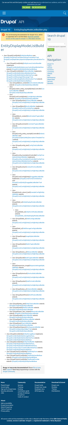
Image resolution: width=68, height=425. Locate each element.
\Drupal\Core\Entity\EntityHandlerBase (24, 69)
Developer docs (40, 389)
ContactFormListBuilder (34, 167)
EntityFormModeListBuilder (34, 212)
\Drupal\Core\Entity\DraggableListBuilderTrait (27, 182)
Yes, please (26, 7)
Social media (5, 387)
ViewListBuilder (32, 289)
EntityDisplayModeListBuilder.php (30, 29)
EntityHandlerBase (26, 55)
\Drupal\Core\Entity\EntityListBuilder (26, 85)
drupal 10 (5, 29)
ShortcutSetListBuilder (34, 273)
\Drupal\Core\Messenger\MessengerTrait (20, 77)
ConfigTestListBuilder (36, 145)
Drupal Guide (39, 385)
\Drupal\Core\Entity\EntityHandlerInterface (20, 75)
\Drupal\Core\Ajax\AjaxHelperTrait (20, 329)
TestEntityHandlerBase (34, 355)
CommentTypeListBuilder (36, 124)
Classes (49, 68)
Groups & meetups (24, 393)
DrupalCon (21, 395)
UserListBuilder (26, 323)
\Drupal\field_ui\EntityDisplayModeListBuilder (30, 216)
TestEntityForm (32, 351)
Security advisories (7, 391)
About (3, 400)
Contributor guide (23, 391)
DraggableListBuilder (36, 176)
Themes (54, 389)
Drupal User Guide (40, 387)
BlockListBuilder (30, 106)
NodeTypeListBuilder (31, 257)
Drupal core (55, 385)
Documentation (40, 382)
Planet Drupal (5, 385)
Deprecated (51, 79)
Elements (50, 83)
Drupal (28, 420)
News (3, 382)
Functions (50, 69)
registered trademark (41, 420)
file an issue (37, 367)
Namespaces (51, 77)
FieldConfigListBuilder (33, 218)
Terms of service (6, 409)
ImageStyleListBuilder (32, 236)
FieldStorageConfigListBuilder (32, 228)
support (9, 369)
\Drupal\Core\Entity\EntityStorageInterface (20, 336)
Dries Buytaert (56, 420)
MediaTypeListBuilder (33, 244)
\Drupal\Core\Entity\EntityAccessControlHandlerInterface (25, 67)
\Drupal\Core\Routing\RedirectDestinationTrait (22, 79)
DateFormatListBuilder (33, 281)
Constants (50, 71)
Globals (49, 73)
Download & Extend (58, 382)
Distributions (56, 391)
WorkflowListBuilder (35, 295)
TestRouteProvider (33, 359)
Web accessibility (6, 403)
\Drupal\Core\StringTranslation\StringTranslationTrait (21, 57)
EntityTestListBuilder (32, 303)
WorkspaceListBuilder (33, 327)
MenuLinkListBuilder (37, 311)
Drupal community (9, 371)
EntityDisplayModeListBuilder (32, 202)
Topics (49, 66)
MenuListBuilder (32, 252)
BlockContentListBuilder (35, 83)
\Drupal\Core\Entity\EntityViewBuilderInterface (22, 345)
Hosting (20, 389)
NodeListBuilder (27, 315)
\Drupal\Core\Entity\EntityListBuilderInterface (21, 73)
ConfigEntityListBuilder (34, 96)
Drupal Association (7, 405)
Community (22, 382)
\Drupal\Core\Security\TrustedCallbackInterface (22, 347)
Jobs (2, 393)
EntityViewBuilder (29, 342)
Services (50, 81)
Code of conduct (23, 397)
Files (48, 75)
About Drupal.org (6, 407)
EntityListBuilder (28, 71)
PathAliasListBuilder (28, 319)
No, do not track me (38, 7)
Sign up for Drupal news (8, 389)
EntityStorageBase (29, 334)
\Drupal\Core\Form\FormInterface (23, 108)
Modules (54, 387)
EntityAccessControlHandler (32, 63)
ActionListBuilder (31, 100)
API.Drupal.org (39, 391)
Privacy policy (5, 411)
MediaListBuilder (28, 307)
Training (20, 387)
